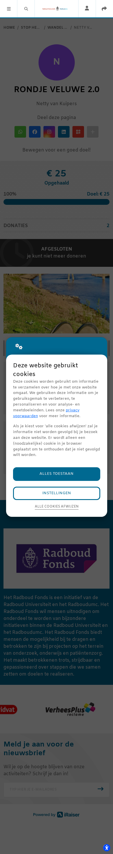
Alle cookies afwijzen (57, 506)
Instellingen (56, 493)
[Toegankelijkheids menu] (106, 847)
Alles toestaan (56, 473)
